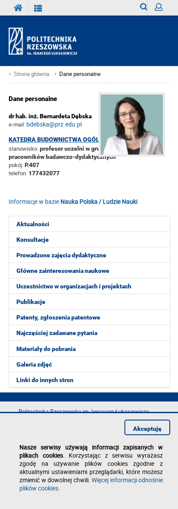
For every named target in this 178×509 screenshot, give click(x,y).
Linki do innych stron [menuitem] (44, 379)
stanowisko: (23, 148)
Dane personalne (80, 74)
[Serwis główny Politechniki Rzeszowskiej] (19, 8)
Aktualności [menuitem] (32, 224)
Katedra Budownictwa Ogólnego (62, 139)
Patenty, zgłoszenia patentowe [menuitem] (58, 317)
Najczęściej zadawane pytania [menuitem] (56, 332)
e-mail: (17, 124)
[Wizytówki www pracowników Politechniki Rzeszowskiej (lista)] (38, 8)
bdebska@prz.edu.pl (54, 124)
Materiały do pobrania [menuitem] (46, 348)
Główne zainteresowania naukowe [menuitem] (62, 270)
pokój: (17, 165)
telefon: (18, 173)
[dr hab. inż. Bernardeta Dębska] (134, 154)
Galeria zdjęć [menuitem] (34, 364)
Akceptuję (147, 428)
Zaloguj (158, 8)
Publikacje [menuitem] (30, 301)
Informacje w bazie (73, 201)
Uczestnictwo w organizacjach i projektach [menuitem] (73, 286)
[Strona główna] (46, 41)
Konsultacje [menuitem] (32, 239)
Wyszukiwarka (140, 8)
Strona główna (31, 74)
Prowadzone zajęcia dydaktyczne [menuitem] (61, 255)
